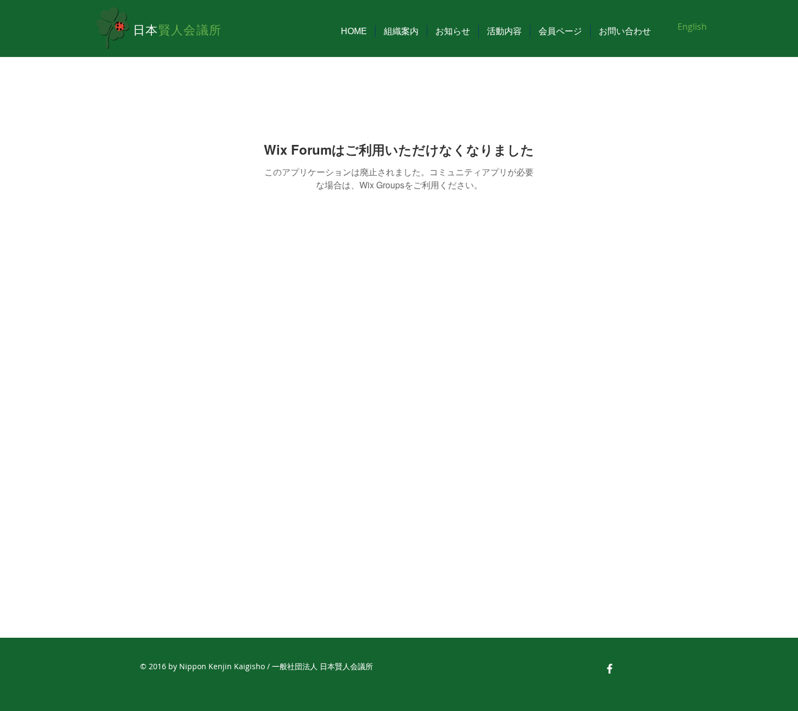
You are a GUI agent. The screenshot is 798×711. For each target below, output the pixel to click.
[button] (401, 31)
